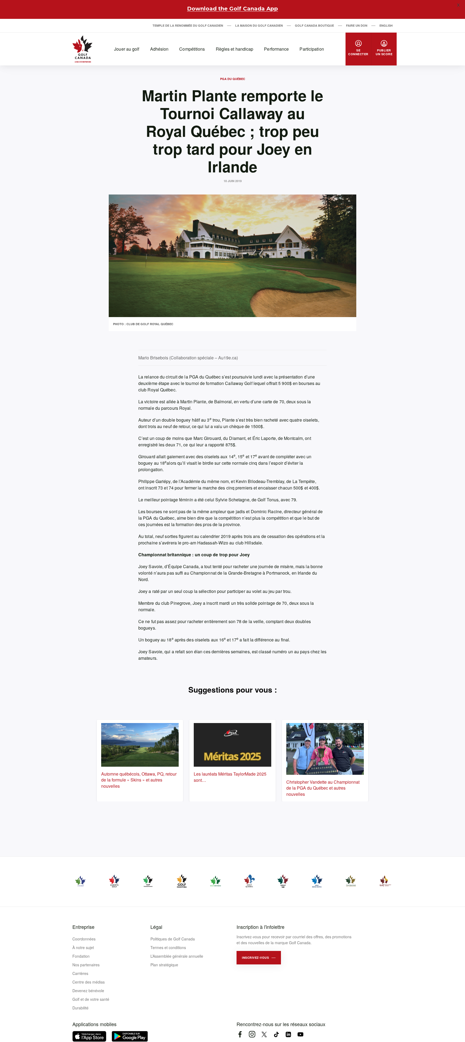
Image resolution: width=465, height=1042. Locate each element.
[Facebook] (240, 1034)
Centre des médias (88, 982)
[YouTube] (300, 1034)
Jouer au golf (126, 49)
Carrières (80, 973)
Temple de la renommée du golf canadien (188, 25)
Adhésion (159, 49)
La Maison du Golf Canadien (259, 25)
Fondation (81, 956)
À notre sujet (83, 947)
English (386, 25)
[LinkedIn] (288, 1034)
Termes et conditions (168, 947)
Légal (156, 926)
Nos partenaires (86, 964)
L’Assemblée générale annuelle (176, 956)
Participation (312, 49)
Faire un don (356, 25)
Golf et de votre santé (90, 999)
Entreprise (83, 926)
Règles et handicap (234, 49)
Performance (276, 49)
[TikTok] (276, 1034)
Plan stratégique (164, 964)
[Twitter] (264, 1034)
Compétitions (192, 49)
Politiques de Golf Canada (172, 939)
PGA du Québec (232, 79)
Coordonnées (84, 939)
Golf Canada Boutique (314, 25)
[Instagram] (252, 1034)
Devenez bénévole (88, 990)
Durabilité (80, 1007)
